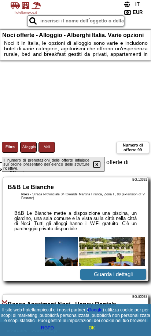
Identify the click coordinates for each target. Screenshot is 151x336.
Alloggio (29, 147)
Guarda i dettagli (113, 274)
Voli (47, 147)
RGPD (47, 327)
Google (95, 309)
